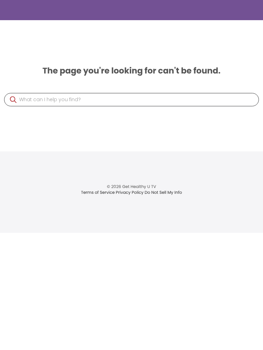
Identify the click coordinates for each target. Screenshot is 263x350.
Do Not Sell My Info (163, 193)
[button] (13, 100)
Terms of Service (98, 193)
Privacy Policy (130, 193)
